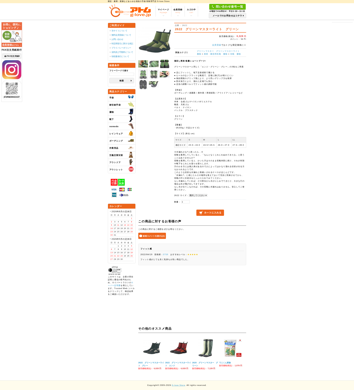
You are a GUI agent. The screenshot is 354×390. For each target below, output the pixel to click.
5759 (165, 254)
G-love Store (178, 385)
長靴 (232, 54)
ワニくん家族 (225, 363)
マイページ (163, 10)
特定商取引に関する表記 (122, 43)
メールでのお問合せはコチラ (227, 15)
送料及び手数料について (122, 52)
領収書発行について (120, 56)
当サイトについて (119, 30)
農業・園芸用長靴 (212, 54)
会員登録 (178, 10)
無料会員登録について (121, 35)
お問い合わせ (117, 39)
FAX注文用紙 (13, 56)
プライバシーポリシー (121, 48)
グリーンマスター (205, 51)
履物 (199, 54)
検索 (121, 80)
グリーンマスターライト (228, 51)
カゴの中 (191, 10)
